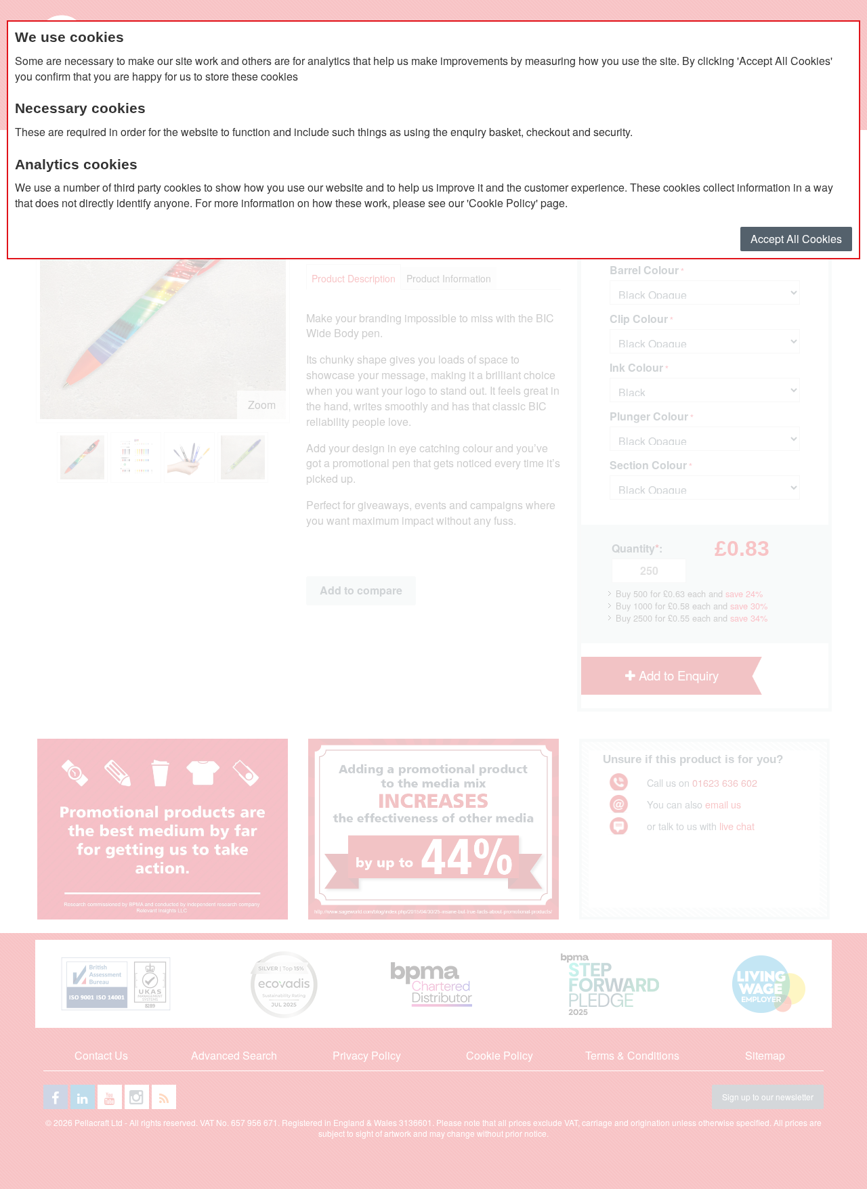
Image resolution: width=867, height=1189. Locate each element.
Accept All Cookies (796, 238)
